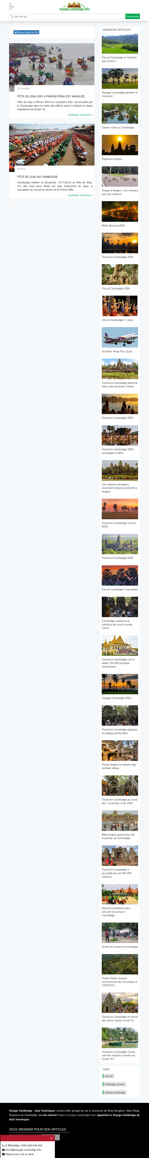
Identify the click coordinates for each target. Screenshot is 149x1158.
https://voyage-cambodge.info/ (77, 1115)
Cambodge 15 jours (114, 1084)
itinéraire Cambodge (115, 1092)
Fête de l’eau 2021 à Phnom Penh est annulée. (51, 96)
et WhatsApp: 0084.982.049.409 (23, 1145)
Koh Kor (109, 1076)
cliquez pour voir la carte (19, 1154)
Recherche (132, 16)
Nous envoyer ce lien (27, 32)
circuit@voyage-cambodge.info (23, 1149)
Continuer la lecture (79, 114)
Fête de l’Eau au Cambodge (37, 176)
